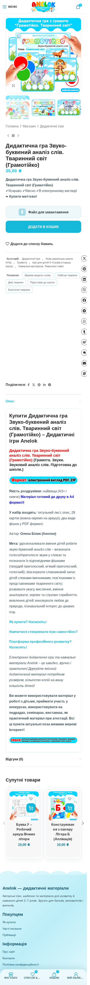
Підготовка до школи (42, 282)
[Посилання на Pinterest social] (39, 385)
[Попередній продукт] (8, 135)
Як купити (9, 922)
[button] (10, 56)
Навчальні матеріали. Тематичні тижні (41, 266)
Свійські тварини (67, 275)
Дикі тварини (15, 282)
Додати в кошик (43, 227)
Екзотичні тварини (19, 289)
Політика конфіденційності (21, 964)
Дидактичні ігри (52, 126)
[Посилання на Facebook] (28, 385)
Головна (12, 126)
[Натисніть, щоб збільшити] (13, 85)
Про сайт (9, 951)
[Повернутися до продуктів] (13, 135)
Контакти (9, 958)
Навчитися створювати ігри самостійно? (43, 632)
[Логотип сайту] (43, 6)
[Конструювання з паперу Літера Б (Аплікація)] (63, 806)
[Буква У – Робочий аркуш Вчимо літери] (24, 806)
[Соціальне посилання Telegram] (49, 385)
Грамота (22, 262)
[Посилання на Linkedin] (44, 385)
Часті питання (12, 928)
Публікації (9, 935)
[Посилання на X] (33, 385)
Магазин (29, 126)
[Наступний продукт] (18, 135)
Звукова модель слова (37, 275)
